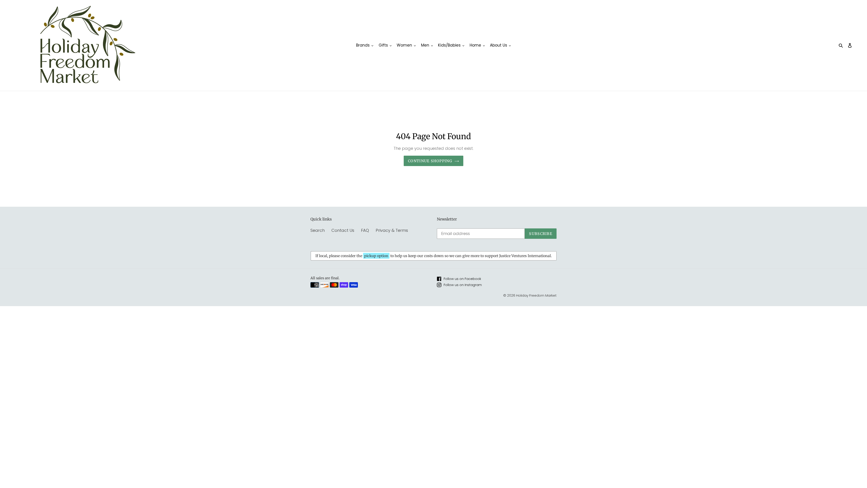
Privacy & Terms (392, 230)
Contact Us (342, 230)
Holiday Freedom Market (536, 295)
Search (317, 230)
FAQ (365, 230)
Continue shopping (430, 161)
